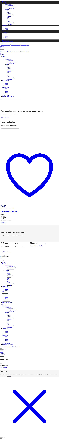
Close (1, 258)
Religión (8, 21)
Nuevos (3, 1)
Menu (1, 50)
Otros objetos (9, 24)
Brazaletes (7, 27)
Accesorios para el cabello (7, 41)
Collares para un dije (11, 5)
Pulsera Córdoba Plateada (10, 211)
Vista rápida (3, 223)
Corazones (9, 16)
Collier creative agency (7, 251)
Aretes (6, 35)
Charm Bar (7, 9)
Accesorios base (8, 4)
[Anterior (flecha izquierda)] (0, 438)
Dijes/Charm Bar (5, 3)
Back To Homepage (5, 117)
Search (1, 350)
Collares (6, 28)
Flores (8, 17)
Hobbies (8, 19)
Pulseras (6, 38)
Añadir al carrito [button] (4, 222)
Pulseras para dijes (10, 8)
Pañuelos (4, 31)
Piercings (6, 37)
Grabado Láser (5, 25)
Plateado (8, 11)
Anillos (6, 33)
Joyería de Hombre (6, 40)
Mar (7, 20)
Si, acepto (9, 376)
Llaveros (6, 29)
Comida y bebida (10, 15)
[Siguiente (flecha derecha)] (1, 438)
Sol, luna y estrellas (10, 23)
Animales (8, 12)
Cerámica (9, 13)
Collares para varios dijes (12, 7)
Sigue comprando (3, 367)
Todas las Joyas (5, 32)
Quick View (3, 206)
